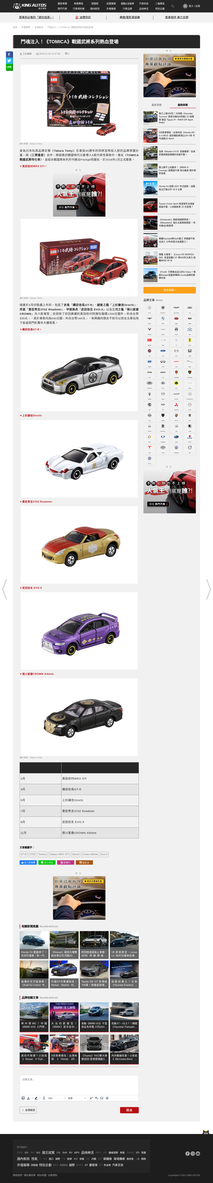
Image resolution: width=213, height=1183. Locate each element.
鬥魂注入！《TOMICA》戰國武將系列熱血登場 (70, 27)
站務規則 (52, 1175)
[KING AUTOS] (29, 6)
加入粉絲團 (29, 862)
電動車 (55, 1165)
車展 (122, 1152)
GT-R (24, 854)
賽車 (32, 1153)
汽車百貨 (117, 1165)
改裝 (58, 1152)
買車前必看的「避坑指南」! (36, 17)
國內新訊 (95, 8)
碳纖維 (107, 1158)
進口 (51, 1158)
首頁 (15, 27)
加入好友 (48, 862)
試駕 (105, 1153)
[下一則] (208, 589)
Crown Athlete (90, 854)
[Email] (198, 1153)
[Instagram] (193, 1153)
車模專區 (78, 3)
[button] (30, 1098)
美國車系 (64, 1165)
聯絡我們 (17, 1175)
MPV (76, 1152)
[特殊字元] (101, 1098)
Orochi (75, 854)
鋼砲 (143, 1158)
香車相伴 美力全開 (176, 17)
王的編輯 (27, 53)
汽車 (63, 1159)
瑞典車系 (79, 1165)
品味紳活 (143, 8)
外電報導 (111, 8)
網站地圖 (41, 1175)
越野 (57, 1158)
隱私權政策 (30, 1175)
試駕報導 (111, 3)
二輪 (138, 1159)
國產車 (98, 1153)
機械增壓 (113, 1152)
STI (137, 1152)
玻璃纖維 (119, 1158)
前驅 (82, 1158)
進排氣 (130, 1158)
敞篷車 (20, 1153)
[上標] (91, 1098)
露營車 (93, 1165)
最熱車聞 (183, 105)
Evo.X (104, 854)
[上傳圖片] (23, 1098)
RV (70, 1152)
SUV (64, 1152)
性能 (34, 1159)
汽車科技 (143, 3)
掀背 (101, 1165)
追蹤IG (67, 862)
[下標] (96, 1098)
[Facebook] (187, 1153)
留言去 (85, 862)
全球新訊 (38, 27)
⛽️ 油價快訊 (83, 17)
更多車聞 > (170, 290)
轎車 (76, 1159)
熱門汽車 (62, 8)
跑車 (69, 1158)
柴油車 (107, 1165)
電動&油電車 (127, 3)
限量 (143, 1152)
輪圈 (38, 1152)
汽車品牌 (127, 8)
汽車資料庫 (79, 8)
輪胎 (27, 1152)
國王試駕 (48, 1152)
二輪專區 (160, 3)
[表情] (107, 1098)
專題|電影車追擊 (130, 17)
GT (86, 1165)
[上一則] (4, 589)
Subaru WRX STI (59, 854)
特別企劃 (160, 8)
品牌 (100, 1159)
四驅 (94, 1158)
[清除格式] (44, 1098)
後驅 (88, 1159)
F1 (40, 1159)
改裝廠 (34, 1165)
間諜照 (94, 3)
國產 (45, 1159)
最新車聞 (62, 3)
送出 (129, 1110)
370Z (32, 854)
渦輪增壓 (130, 1153)
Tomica (42, 854)
